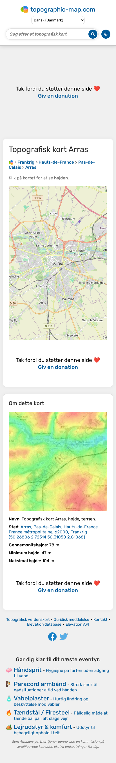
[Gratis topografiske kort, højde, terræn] (11, 162)
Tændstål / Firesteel (42, 712)
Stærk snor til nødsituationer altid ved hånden (55, 687)
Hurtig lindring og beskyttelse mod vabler (51, 701)
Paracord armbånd (40, 683)
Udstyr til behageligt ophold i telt (54, 730)
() (54, 532)
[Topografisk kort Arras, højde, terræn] (58, 461)
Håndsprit (28, 669)
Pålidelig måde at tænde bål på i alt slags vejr (61, 716)
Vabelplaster (31, 698)
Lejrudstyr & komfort (43, 726)
